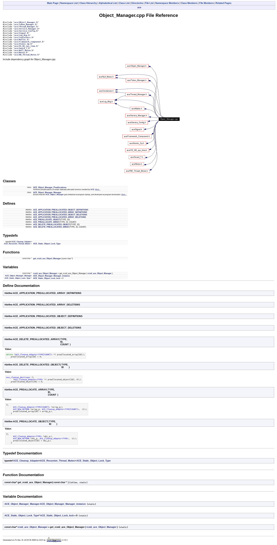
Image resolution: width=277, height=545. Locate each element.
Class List (124, 3)
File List (149, 3)
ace (139, 7)
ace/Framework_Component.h (28, 42)
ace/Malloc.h (21, 40)
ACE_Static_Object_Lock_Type (46, 244)
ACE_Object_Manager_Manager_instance (51, 276)
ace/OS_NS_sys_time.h (26, 46)
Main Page (52, 3)
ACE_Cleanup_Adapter (21, 242)
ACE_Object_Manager (54, 195)
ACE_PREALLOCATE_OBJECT (46, 219)
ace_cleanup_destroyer (18, 377)
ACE (92, 189)
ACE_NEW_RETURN (21, 409)
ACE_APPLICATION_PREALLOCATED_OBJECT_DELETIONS (60, 215)
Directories (137, 3)
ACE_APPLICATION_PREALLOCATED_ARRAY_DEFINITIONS (60, 212)
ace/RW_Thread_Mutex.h (26, 55)
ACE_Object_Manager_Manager (47, 192)
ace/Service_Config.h (26, 31)
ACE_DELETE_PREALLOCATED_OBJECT (51, 224)
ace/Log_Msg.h (21, 35)
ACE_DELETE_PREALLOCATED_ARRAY (51, 227)
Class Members (189, 3)
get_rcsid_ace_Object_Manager (47, 258)
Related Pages (223, 3)
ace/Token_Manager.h (25, 24)
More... (97, 189)
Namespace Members (167, 3)
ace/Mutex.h (20, 52)
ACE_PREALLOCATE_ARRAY (46, 222)
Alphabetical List (108, 3)
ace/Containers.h (23, 37)
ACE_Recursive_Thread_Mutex (17, 244)
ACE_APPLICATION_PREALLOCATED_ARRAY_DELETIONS (59, 217)
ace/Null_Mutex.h (23, 50)
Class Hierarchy (88, 3)
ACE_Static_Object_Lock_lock (46, 278)
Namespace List (69, 3)
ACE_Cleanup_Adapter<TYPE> (28, 379)
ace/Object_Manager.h (26, 22)
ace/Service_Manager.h (26, 29)
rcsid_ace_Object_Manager (45, 273)
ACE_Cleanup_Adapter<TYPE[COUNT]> (33, 354)
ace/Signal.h (21, 33)
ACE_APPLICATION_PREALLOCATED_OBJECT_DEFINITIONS (60, 210)
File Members (206, 3)
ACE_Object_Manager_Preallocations (49, 187)
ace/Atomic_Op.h (23, 44)
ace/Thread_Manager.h (26, 27)
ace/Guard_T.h (21, 48)
